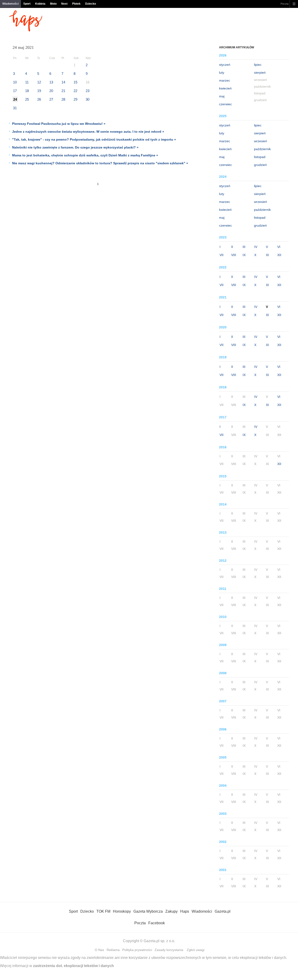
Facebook (156, 923)
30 (87, 99)
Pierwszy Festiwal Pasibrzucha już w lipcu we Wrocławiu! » (58, 123)
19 (39, 91)
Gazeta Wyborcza (148, 911)
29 (75, 99)
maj (221, 96)
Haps (184, 911)
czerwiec (225, 104)
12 (39, 82)
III (244, 247)
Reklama (113, 950)
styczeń (224, 64)
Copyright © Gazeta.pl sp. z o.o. (149, 941)
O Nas (99, 950)
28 (63, 99)
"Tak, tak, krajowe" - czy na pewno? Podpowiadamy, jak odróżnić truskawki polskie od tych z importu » (94, 139)
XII (279, 255)
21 (63, 91)
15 (75, 82)
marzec (224, 80)
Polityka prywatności (137, 950)
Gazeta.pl (222, 911)
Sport (26, 3)
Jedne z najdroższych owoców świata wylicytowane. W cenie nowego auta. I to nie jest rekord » (88, 131)
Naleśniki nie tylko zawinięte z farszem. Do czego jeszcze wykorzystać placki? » (75, 147)
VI (278, 247)
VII (222, 255)
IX (244, 255)
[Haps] (25, 30)
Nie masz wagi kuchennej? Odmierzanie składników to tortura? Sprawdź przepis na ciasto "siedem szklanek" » (100, 163)
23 (87, 91)
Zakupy (171, 911)
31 (15, 108)
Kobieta (40, 3)
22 (75, 91)
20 (51, 91)
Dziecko (90, 3)
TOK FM (103, 911)
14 (63, 82)
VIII (233, 255)
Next (64, 3)
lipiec (257, 64)
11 (27, 82)
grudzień (260, 165)
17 (15, 91)
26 (39, 99)
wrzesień (260, 141)
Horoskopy (122, 911)
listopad (259, 157)
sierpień (260, 72)
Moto (53, 3)
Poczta (284, 3)
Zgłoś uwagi (195, 950)
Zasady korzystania (169, 950)
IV (255, 247)
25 (27, 99)
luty (221, 72)
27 (51, 99)
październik (262, 149)
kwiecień (225, 88)
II (232, 247)
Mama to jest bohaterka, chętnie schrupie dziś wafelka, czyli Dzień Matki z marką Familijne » (85, 155)
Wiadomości (10, 3)
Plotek (76, 3)
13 (51, 82)
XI (267, 255)
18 (27, 91)
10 (15, 82)
